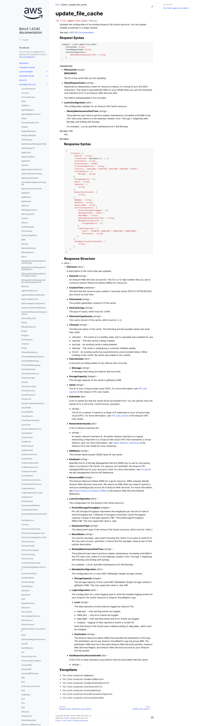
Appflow (25, 165)
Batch (24, 257)
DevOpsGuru (27, 620)
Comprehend (27, 501)
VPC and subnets (119, 415)
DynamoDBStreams (30, 673)
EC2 (23, 682)
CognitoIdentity (28, 488)
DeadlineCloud (27, 603)
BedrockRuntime (28, 318)
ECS (23, 699)
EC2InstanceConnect (30, 686)
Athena (24, 222)
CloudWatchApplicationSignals (33, 183)
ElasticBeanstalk (28, 720)
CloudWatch (26, 433)
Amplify (24, 127)
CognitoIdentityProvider (32, 493)
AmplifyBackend (28, 131)
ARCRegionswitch (29, 210)
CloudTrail (25, 425)
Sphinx (66, 718)
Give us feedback (27, 57)
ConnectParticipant (30, 550)
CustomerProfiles (29, 573)
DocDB (24, 644)
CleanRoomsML (28, 378)
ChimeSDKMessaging (30, 365)
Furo (86, 718)
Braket (24, 331)
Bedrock (25, 286)
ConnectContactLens (30, 529)
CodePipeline (27, 476)
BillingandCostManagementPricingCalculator (33, 274)
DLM (23, 635)
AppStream (26, 201)
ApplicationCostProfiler (31, 188)
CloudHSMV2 (27, 412)
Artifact (24, 218)
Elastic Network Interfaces (126, 443)
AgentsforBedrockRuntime (33, 295)
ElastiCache (26, 716)
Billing (24, 322)
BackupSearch (27, 252)
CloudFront (26, 399)
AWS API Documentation (81, 32)
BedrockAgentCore (29, 299)
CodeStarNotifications (31, 484)
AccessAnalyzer (28, 89)
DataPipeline (27, 586)
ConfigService (27, 520)
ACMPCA (25, 105)
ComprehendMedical (30, 505)
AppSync (25, 205)
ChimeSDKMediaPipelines (32, 357)
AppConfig (26, 152)
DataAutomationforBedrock (33, 308)
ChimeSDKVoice (28, 369)
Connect (25, 524)
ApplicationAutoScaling (31, 173)
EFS (23, 703)
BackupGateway (28, 248)
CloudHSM (26, 408)
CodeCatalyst (27, 446)
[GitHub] (152, 718)
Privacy (58, 721)
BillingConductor (28, 327)
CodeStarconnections (31, 480)
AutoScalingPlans (29, 235)
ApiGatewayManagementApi (34, 144)
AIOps (24, 118)
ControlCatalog (28, 554)
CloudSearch (27, 416)
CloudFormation (28, 395)
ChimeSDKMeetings (30, 361)
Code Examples (26, 71)
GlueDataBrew (27, 578)
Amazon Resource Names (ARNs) (90, 490)
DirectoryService (29, 656)
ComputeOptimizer (29, 510)
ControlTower (27, 558)
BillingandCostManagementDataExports (33, 268)
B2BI (23, 239)
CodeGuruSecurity (29, 467)
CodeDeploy (26, 459)
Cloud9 (24, 382)
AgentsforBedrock (29, 291)
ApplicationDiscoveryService (33, 630)
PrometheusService (30, 122)
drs (22, 652)
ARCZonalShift (27, 214)
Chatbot (25, 344)
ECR (23, 690)
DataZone (25, 595)
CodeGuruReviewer (30, 463)
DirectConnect (27, 624)
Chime (24, 348)
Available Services (27, 84)
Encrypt (144, 469)
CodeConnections (29, 454)
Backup (24, 244)
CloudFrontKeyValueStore (32, 403)
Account (25, 93)
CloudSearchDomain (30, 420)
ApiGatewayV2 (27, 148)
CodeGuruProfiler (29, 471)
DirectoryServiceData (31, 661)
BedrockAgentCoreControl (33, 303)
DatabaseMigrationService (33, 639)
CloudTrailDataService (31, 429)
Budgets (25, 335)
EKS (23, 707)
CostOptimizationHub (30, 563)
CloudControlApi (28, 386)
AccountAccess (28, 97)
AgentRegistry (27, 110)
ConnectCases (27, 541)
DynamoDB (26, 669)
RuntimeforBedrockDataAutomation (34, 313)
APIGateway (26, 140)
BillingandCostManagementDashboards (33, 262)
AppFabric (25, 161)
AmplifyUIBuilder (28, 135)
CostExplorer (27, 339)
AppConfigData (28, 157)
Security (23, 80)
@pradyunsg (78, 718)
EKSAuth (25, 712)
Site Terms (67, 721)
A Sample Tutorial (27, 67)
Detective (25, 607)
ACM (23, 101)
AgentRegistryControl (31, 114)
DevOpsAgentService (30, 616)
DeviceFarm (26, 612)
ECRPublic (26, 695)
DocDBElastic (27, 648)
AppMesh (25, 193)
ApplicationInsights (29, 178)
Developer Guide (26, 76)
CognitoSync (27, 497)
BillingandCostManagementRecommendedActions (33, 281)
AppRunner (26, 197)
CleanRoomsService (30, 373)
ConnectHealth (28, 546)
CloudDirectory (28, 390)
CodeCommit (27, 450)
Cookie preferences (80, 721)
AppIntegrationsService (31, 169)
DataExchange (27, 582)
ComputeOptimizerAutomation (34, 515)
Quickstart (24, 63)
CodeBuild (26, 441)
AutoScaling (26, 231)
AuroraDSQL (26, 665)
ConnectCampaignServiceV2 (34, 537)
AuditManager (27, 227)
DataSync (25, 590)
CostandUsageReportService (33, 568)
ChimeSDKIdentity (29, 352)
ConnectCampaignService (33, 533)
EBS (23, 678)
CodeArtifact (27, 437)
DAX (23, 599)
